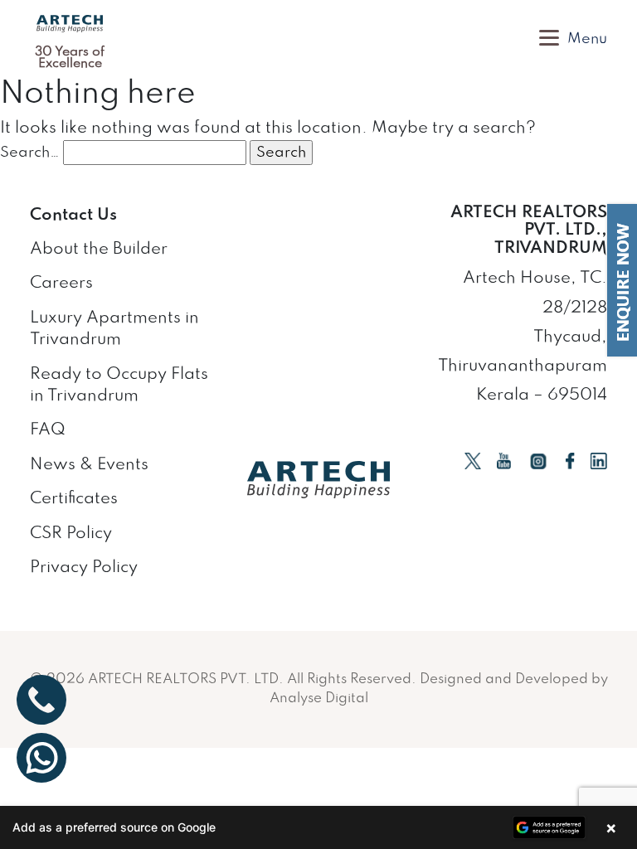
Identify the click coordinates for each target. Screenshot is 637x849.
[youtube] (504, 460)
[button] (318, 827)
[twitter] (472, 460)
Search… (30, 152)
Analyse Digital (319, 698)
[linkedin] (599, 460)
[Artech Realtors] (69, 23)
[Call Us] (41, 700)
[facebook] (570, 460)
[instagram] (538, 460)
